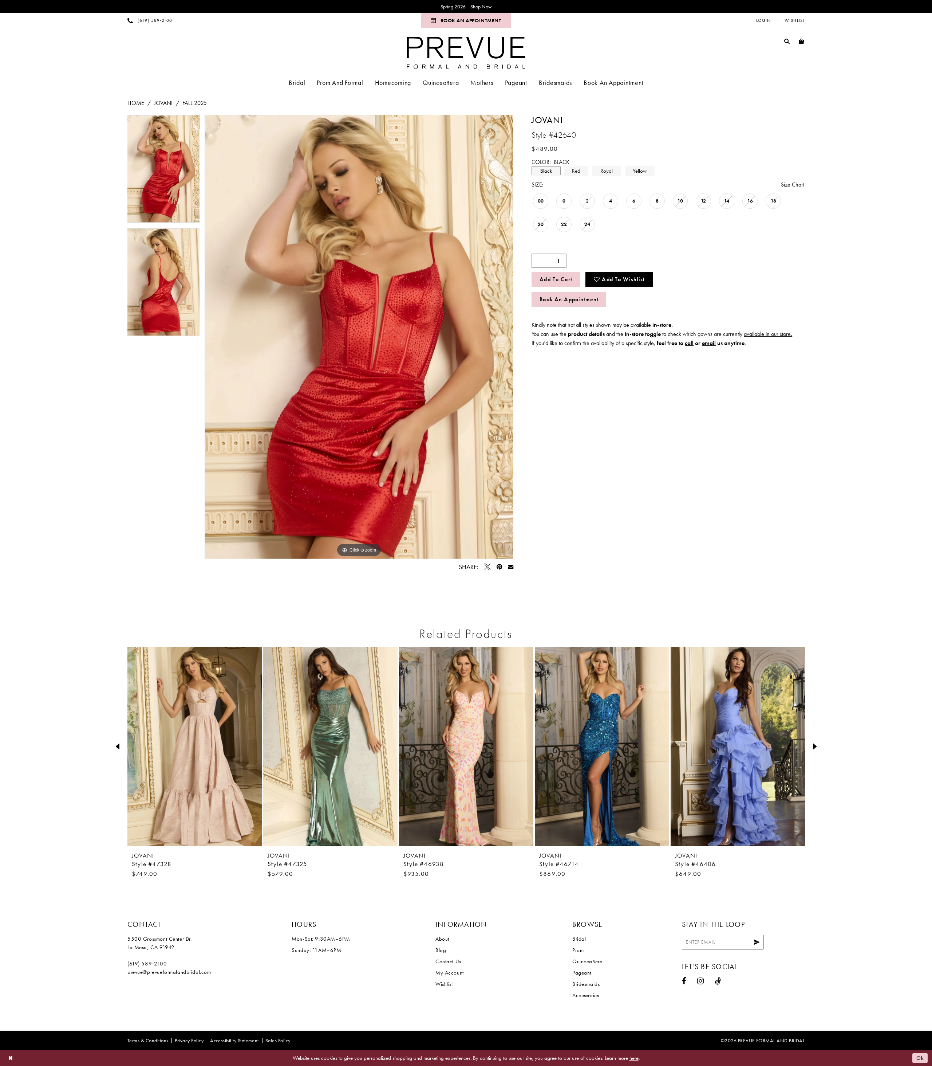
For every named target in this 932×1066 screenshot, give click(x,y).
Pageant (581, 972)
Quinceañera (587, 961)
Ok (920, 1058)
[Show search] (787, 41)
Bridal (579, 938)
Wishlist (444, 984)
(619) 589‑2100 (147, 963)
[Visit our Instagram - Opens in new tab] (700, 981)
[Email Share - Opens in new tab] (510, 566)
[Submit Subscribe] (756, 942)
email (709, 343)
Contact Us (448, 961)
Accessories (585, 995)
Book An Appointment (569, 299)
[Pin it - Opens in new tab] (499, 567)
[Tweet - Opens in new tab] (487, 567)
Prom (578, 950)
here (634, 1058)
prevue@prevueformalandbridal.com (169, 972)
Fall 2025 (194, 103)
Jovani (163, 103)
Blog (440, 950)
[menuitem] (150, 20)
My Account (449, 972)
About (442, 938)
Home (135, 103)
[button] (763, 20)
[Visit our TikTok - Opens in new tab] (718, 981)
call (689, 343)
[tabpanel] (163, 171)
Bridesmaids (586, 984)
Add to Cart (556, 279)
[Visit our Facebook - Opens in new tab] (684, 981)
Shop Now (481, 6)
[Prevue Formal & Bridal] (466, 52)
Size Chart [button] (792, 184)
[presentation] (194, 746)
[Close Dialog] (10, 1058)
